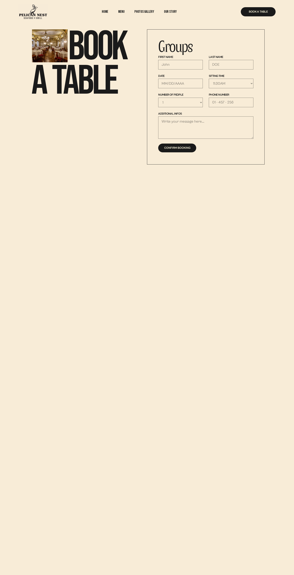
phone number (219, 94)
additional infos (170, 113)
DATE (161, 76)
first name (165, 57)
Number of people (170, 94)
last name (216, 57)
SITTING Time (216, 76)
